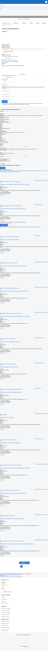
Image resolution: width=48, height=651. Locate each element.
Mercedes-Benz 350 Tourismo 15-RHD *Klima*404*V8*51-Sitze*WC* (15, 184)
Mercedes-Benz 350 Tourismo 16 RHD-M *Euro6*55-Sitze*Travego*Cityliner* (17, 543)
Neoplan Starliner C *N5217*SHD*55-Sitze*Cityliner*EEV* (12, 208)
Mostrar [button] (10, 56)
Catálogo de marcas (5, 616)
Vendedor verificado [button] (6, 44)
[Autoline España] (8, 2)
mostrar (2, 163)
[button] (46, 2)
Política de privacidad (5, 610)
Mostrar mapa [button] (22, 74)
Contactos (3, 589)
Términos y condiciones (6, 608)
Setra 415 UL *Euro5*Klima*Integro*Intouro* (9, 239)
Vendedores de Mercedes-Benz (16, 576)
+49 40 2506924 (14, 60)
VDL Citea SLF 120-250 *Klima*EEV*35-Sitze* (10, 341)
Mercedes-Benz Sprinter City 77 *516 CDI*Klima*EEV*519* (13, 493)
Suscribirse (4, 225)
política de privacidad (27, 103)
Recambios (15, 574)
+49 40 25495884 (15, 61)
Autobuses (2, 574)
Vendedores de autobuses (5, 576)
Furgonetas (6, 574)
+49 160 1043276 (15, 56)
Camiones (11, 574)
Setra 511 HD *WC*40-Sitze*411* (7, 417)
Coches (19, 574)
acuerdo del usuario (39, 103)
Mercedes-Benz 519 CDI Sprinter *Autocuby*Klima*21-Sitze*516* (14, 291)
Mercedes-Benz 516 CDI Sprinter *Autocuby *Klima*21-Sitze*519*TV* (15, 468)
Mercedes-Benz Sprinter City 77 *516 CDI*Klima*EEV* (12, 518)
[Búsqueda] (46, 5)
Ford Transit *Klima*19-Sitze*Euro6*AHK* (9, 366)
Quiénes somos (4, 584)
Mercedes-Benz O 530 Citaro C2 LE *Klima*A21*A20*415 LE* (13, 265)
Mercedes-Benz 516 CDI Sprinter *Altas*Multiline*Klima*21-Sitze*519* (15, 316)
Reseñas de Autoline (5, 614)
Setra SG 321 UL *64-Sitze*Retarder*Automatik (10, 442)
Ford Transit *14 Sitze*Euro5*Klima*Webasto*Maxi (11, 392)
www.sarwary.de (5, 62)
